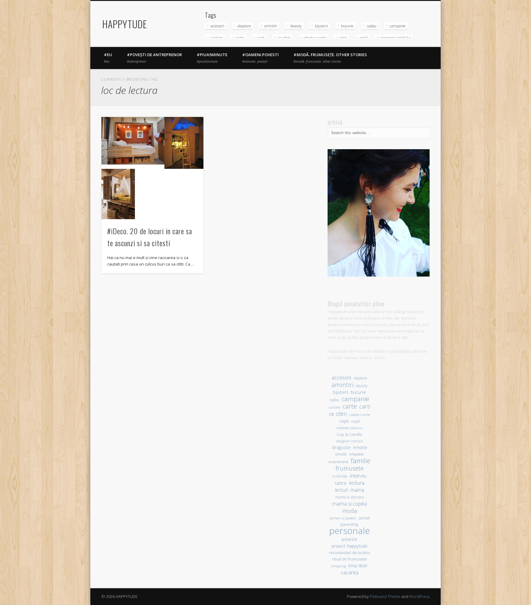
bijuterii (321, 26)
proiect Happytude (350, 546)
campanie (398, 26)
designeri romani (349, 441)
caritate (334, 407)
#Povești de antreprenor (154, 58)
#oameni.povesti (260, 58)
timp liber (358, 565)
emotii (341, 454)
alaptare (244, 26)
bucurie (347, 26)
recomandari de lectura (349, 552)
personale (349, 531)
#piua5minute (212, 58)
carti (364, 406)
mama (357, 490)
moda (349, 510)
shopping (338, 566)
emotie (360, 447)
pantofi (364, 517)
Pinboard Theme (385, 596)
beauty (296, 26)
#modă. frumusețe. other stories (330, 58)
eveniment (338, 461)
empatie (356, 454)
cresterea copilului (349, 428)
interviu (358, 475)
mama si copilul (349, 503)
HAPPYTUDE (124, 24)
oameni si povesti (342, 518)
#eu (108, 58)
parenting (349, 524)
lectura (356, 482)
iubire (341, 483)
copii (344, 421)
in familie (340, 476)
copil (355, 421)
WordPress (419, 596)
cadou (371, 26)
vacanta (349, 572)
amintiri (270, 26)
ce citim (338, 414)
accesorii (217, 26)
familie (360, 460)
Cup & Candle (349, 434)
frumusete (350, 468)
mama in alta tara (349, 496)
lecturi (341, 490)
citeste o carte (359, 414)
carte (350, 406)
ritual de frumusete (349, 559)
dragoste (341, 447)
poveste (349, 539)
